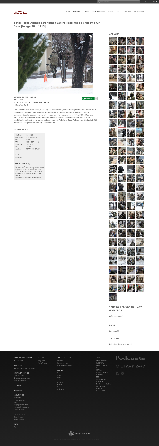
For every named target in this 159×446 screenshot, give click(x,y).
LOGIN (146, 2)
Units (118, 11)
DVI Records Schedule (103, 384)
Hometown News (99, 11)
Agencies (17, 427)
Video (59, 375)
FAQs (15, 402)
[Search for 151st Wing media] (25, 105)
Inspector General (102, 372)
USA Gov (99, 370)
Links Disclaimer (101, 361)
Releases (60, 361)
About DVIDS (19, 395)
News (59, 377)
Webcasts (60, 389)
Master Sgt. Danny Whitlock (34, 102)
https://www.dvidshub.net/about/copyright (28, 177)
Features (76, 11)
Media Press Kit (19, 419)
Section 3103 (100, 391)
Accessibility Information (22, 407)
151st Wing (18, 105)
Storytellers (41, 361)
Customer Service (19, 409)
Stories (110, 11)
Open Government (102, 365)
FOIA (97, 368)
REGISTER (154, 2)
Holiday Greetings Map (64, 365)
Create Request (19, 417)
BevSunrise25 (114, 331)
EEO (97, 377)
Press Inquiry (139, 11)
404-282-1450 (18, 361)
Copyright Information (21, 405)
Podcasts (60, 384)
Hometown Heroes (63, 363)
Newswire (127, 11)
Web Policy (99, 375)
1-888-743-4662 (19, 376)
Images (59, 373)
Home (68, 11)
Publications (61, 387)
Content (86, 11)
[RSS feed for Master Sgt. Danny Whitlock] (48, 102)
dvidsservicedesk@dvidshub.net (24, 368)
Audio (59, 380)
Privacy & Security (19, 400)
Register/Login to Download (122, 344)
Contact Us (17, 398)
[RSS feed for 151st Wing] (27, 105)
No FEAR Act (100, 363)
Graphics (60, 382)
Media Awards (42, 363)
